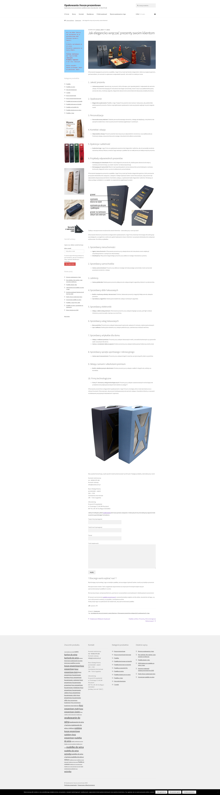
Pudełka (68, 84)
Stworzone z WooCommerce (86, 785)
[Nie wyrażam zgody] (218, 792)
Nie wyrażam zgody (175, 792)
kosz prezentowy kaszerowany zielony (73, 690)
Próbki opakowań (102, 14)
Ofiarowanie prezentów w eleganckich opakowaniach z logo (133, 613)
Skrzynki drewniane (71, 90)
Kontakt (81, 14)
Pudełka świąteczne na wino (73, 110)
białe (73, 651)
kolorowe (81, 658)
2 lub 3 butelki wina (68, 651)
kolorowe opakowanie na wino (73, 661)
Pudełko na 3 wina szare (73, 762)
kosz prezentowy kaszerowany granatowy (73, 682)
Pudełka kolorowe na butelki (73, 104)
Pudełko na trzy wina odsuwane (76, 764)
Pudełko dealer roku (71, 284)
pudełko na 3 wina (73, 759)
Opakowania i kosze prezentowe (82, 5)
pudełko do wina (75, 747)
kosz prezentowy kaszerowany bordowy (72, 674)
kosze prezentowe (72, 666)
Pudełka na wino (70, 87)
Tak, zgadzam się (161, 792)
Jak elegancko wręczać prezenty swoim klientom (104, 613)
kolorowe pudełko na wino (72, 663)
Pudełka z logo (70, 113)
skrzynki (78, 766)
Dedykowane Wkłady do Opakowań (100, 619)
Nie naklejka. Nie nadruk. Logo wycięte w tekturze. (74, 281)
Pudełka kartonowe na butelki (74, 101)
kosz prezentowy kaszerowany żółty (72, 697)
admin (108, 29)
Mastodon (67, 316)
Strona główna (70, 20)
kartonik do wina (71, 658)
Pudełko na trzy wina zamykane (70, 766)
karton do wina (70, 654)
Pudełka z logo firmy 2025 (73, 302)
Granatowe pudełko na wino (73, 299)
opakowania (107, 513)
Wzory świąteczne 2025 (72, 310)
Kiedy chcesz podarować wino (74, 297)
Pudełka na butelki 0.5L (72, 107)
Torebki (68, 92)
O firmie (66, 14)
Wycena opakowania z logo (118, 14)
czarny (76, 652)
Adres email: (67, 248)
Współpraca (90, 14)
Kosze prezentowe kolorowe (73, 98)
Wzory (74, 14)
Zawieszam (78, 20)
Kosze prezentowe (71, 95)
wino (77, 768)
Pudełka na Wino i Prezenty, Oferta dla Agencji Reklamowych (142, 620)
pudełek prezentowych (109, 597)
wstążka (67, 771)
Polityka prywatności (70, 785)
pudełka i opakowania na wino (77, 741)
